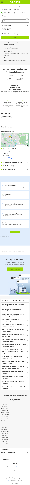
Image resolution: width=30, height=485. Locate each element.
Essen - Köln (4, 441)
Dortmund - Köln (5, 431)
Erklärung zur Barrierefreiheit (19, 478)
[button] (15, 16)
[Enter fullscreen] (27, 142)
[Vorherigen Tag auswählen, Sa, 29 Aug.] (25, 25)
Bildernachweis (9, 478)
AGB (24, 477)
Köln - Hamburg (4, 410)
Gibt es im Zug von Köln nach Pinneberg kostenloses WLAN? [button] (12, 357)
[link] (15, 275)
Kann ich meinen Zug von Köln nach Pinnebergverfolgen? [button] (11, 320)
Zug (9, 6)
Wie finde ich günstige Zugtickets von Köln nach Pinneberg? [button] (13, 335)
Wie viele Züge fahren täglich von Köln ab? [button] (13, 300)
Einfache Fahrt (7, 13)
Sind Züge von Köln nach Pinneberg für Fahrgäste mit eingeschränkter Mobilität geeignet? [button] (12, 351)
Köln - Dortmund (5, 433)
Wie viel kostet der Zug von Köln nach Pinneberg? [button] (11, 310)
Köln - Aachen (4, 439)
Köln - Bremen (4, 423)
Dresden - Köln (4, 425)
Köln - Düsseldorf (5, 421)
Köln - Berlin (4, 406)
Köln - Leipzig (4, 435)
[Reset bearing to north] (27, 139)
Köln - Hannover (5, 414)
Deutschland (15, 6)
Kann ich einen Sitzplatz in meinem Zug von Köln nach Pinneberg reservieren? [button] (13, 325)
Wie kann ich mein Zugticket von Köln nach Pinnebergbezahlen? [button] (13, 330)
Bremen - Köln (4, 416)
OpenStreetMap (24, 145)
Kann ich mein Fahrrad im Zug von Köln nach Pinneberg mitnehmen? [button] (13, 340)
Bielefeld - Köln (4, 437)
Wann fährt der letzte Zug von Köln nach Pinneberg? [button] (12, 377)
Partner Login (7, 477)
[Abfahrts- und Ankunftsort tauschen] (27, 19)
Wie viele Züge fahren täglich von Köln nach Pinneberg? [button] (13, 382)
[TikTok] (16, 473)
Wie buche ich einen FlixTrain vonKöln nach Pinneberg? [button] (13, 305)
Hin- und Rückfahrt (20, 13)
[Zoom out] (27, 137)
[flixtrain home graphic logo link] (15, 2)
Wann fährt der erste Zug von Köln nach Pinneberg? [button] (12, 372)
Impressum (13, 477)
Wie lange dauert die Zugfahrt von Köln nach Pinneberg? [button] (13, 387)
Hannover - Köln (5, 412)
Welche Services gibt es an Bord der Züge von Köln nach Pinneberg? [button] (14, 362)
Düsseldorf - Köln (5, 418)
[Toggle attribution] (27, 146)
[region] (15, 140)
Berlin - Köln (4, 404)
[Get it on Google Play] (11, 467)
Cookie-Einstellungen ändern (16, 480)
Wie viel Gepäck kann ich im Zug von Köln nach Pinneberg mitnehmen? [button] (14, 345)
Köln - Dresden (4, 429)
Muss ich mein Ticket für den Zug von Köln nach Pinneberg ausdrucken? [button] (13, 315)
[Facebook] (14, 473)
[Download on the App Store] (20, 467)
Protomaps (17, 145)
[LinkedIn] (15, 473)
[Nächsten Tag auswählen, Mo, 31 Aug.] (27, 25)
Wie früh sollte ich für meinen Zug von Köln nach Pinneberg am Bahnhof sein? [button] (13, 367)
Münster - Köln (4, 443)
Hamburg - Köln (4, 408)
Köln (22, 6)
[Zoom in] (27, 135)
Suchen (15, 37)
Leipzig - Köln (4, 427)
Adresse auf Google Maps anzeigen (12, 158)
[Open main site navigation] (2, 2)
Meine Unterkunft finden (10, 34)
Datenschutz (20, 477)
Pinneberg (17, 123)
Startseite (3, 6)
